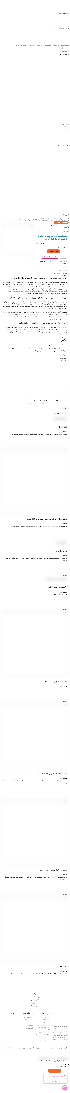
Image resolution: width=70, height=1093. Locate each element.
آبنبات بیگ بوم (61, 551)
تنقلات (61, 225)
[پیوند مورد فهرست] (44, 1030)
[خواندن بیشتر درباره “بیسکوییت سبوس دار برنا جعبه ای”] (65, 694)
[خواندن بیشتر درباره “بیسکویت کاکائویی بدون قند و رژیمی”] (65, 887)
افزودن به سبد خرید (53, 251)
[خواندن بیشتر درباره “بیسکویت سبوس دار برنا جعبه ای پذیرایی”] (65, 790)
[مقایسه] (65, 423)
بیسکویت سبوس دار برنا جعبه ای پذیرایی (51, 773)
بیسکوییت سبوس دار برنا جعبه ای (54, 681)
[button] (65, 534)
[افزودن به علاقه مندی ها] (65, 437)
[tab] (64, 273)
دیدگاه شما (64, 361)
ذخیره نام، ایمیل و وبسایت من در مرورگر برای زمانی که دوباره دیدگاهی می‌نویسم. (44, 399)
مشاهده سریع (65, 446)
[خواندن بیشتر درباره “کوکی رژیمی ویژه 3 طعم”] (65, 602)
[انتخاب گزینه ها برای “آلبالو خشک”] (65, 441)
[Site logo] (65, 36)
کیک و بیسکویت (53, 225)
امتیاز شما (64, 354)
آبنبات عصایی (62, 966)
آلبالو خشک (62, 427)
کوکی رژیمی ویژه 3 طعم (57, 587)
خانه (66, 225)
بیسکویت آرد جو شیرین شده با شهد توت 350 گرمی (47, 519)
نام (66, 381)
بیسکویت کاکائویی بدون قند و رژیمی (53, 870)
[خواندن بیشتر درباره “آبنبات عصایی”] (65, 981)
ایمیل (65, 389)
